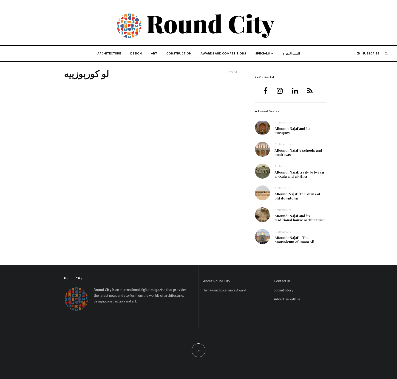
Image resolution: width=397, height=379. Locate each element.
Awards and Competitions (223, 53)
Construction (178, 53)
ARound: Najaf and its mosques (292, 130)
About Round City (216, 281)
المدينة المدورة (291, 53)
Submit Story (283, 290)
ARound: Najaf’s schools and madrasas (298, 152)
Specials (262, 53)
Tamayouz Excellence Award (224, 290)
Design (136, 53)
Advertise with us (287, 299)
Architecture (109, 53)
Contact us (282, 281)
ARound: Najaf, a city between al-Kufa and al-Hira (299, 174)
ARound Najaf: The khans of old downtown (297, 196)
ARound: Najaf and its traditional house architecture (299, 218)
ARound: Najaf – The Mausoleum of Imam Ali (294, 240)
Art (154, 53)
